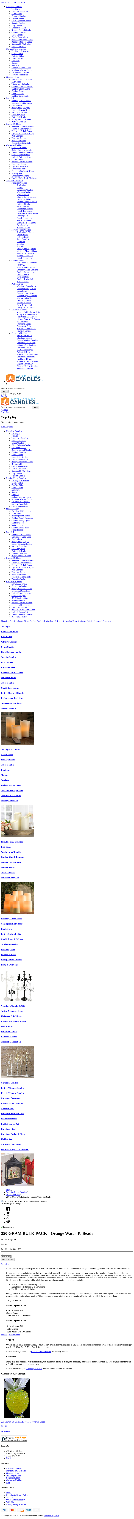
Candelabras (17, 105)
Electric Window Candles (22, 152)
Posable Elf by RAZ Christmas (24, 178)
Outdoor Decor (18, 91)
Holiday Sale (17, 173)
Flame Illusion (23, 281)
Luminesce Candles (20, 11)
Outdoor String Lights (21, 89)
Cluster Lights (17, 159)
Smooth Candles (18, 23)
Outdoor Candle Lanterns (22, 86)
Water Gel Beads (19, 117)
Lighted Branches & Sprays (23, 133)
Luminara (15, 61)
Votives (20, 187)
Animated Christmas (14, 180)
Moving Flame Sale (20, 75)
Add (6, 1257)
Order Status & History (15, 1500)
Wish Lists (10, 1502)
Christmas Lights (19, 169)
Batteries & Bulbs (19, 140)
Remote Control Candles (22, 30)
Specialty (15, 65)
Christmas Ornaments (20, 176)
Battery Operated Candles (22, 39)
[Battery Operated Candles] (25, 381)
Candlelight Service (25, 209)
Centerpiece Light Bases (22, 103)
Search (4, 388)
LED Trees (16, 82)
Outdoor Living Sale (20, 96)
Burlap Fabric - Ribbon (21, 119)
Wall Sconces (17, 136)
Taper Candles (17, 35)
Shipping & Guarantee (10, 1334)
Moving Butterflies (19, 112)
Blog (8, 1482)
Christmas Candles (19, 147)
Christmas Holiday (14, 145)
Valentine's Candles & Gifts (23, 126)
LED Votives (17, 14)
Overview (5, 1264)
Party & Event (12, 98)
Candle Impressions (20, 37)
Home (8, 1190)
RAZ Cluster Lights (25, 350)
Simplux (15, 63)
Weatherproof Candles (21, 84)
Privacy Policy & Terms (16, 1504)
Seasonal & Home (13, 124)
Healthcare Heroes (19, 164)
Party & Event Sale (19, 122)
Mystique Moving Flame (22, 70)
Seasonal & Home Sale (21, 143)
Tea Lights (16, 9)
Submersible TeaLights (21, 44)
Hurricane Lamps (19, 138)
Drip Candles (17, 25)
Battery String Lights (25, 293)
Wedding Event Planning (16, 1192)
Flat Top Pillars (18, 56)
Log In (4, 396)
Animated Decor (23, 352)
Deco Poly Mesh (18, 115)
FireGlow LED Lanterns (22, 79)
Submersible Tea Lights (26, 223)
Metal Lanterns (18, 93)
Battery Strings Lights (21, 108)
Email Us (10, 1458)
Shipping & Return (34, 1368)
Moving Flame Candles (16, 49)
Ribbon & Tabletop (25, 368)
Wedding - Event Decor (21, 100)
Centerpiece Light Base (26, 288)
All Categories (7, 427)
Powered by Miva (51, 1516)
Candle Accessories (25, 218)
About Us (10, 1497)
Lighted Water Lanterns (21, 157)
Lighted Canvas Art (20, 166)
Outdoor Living (12, 77)
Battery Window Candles (22, 150)
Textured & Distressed (21, 72)
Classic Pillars (17, 53)
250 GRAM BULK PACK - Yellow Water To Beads (23, 1422)
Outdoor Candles (19, 32)
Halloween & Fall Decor (22, 131)
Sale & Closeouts (19, 46)
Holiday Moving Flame (21, 68)
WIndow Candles (19, 16)
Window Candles (24, 192)
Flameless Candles (14, 6)
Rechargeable (22, 216)
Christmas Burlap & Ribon (23, 171)
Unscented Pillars (19, 28)
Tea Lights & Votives (20, 51)
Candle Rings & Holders (22, 110)
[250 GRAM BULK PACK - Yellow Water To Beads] (17, 1417)
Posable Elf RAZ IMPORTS (29, 361)
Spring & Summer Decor (22, 129)
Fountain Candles (24, 331)
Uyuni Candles (18, 18)
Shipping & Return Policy (17, 1495)
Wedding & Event (13, 1475)
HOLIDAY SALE (24, 335)
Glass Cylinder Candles (21, 21)
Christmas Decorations (21, 155)
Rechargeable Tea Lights (22, 42)
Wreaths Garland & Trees (22, 162)
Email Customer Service (41, 1351)
